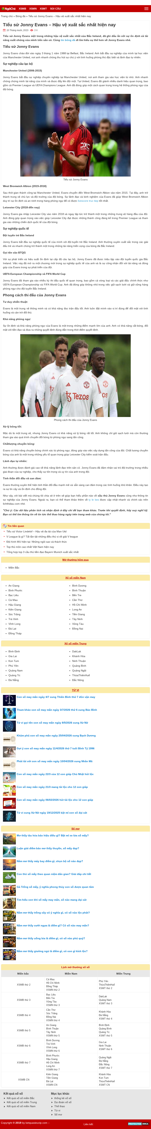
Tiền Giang (78, 614)
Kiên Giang (14, 609)
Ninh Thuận (79, 660)
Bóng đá (20, 16)
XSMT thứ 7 (105, 1068)
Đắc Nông (78, 680)
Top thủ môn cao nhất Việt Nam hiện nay (30, 546)
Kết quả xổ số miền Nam (21, 1106)
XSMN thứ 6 (53, 1050)
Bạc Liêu (13, 595)
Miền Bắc (13, 567)
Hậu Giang (14, 604)
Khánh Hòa (78, 656)
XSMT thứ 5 (105, 1035)
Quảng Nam (15, 670)
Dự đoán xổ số (62, 1102)
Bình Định (14, 651)
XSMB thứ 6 (23, 1045)
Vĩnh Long (14, 623)
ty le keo (94, 499)
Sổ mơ (75, 828)
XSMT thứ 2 (105, 988)
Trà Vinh (13, 619)
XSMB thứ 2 (23, 984)
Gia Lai (12, 656)
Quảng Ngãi (79, 670)
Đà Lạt (12, 628)
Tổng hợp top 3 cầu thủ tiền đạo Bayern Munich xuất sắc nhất (42, 552)
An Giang (13, 585)
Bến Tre (76, 595)
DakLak (76, 651)
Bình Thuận (79, 590)
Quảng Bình (79, 665)
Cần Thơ (77, 599)
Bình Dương (79, 585)
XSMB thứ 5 (23, 1030)
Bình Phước (15, 590)
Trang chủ (7, 16)
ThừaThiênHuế (81, 675)
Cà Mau (13, 599)
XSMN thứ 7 (53, 1069)
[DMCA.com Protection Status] (138, 1124)
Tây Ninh (77, 619)
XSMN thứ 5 (53, 1035)
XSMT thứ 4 (105, 1018)
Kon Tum (13, 660)
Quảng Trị (14, 675)
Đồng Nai (77, 628)
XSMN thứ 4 (53, 1020)
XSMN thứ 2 (53, 989)
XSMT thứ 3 (105, 1003)
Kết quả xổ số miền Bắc (20, 1098)
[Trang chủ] (8, 8)
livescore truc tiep (88, 200)
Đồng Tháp (15, 633)
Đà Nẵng (13, 680)
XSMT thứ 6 (105, 1049)
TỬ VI (75, 690)
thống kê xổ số (62, 1098)
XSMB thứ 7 (23, 1062)
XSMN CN (51, 1084)
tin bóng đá (68, 40)
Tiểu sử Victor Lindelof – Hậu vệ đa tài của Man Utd (36, 531)
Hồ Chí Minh (79, 604)
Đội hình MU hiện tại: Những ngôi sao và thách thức (36, 541)
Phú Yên (13, 665)
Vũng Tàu (78, 623)
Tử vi (57, 1110)
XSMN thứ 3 (53, 1005)
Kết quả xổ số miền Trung (22, 1102)
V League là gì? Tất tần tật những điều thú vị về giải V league (42, 536)
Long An (77, 609)
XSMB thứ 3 (23, 1000)
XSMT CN (104, 1084)
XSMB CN (23, 1079)
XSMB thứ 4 (23, 1015)
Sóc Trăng (14, 614)
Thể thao (59, 1106)
